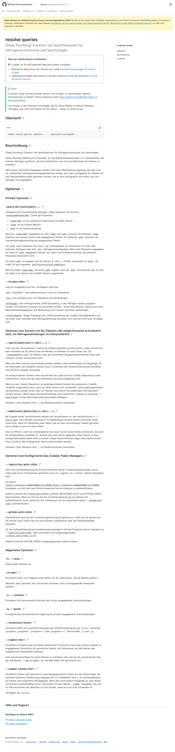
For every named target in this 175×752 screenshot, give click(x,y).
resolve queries (66, 11)
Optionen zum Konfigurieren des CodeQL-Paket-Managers (44, 455)
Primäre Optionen (17, 198)
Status (65, 742)
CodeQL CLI (28, 11)
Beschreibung (16, 145)
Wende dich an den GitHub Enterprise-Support (130, 23)
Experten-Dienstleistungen (89, 742)
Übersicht (13, 118)
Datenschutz (54, 742)
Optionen (12, 189)
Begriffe (42, 742)
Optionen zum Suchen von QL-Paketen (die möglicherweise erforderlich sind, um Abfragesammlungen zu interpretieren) (53, 332)
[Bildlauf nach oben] (169, 746)
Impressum (31, 742)
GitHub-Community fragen (20, 720)
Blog (106, 742)
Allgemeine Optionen (19, 550)
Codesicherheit (13, 11)
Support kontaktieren (17, 724)
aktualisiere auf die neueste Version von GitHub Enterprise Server (80, 23)
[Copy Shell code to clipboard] (100, 128)
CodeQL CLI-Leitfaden (47, 11)
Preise (73, 742)
